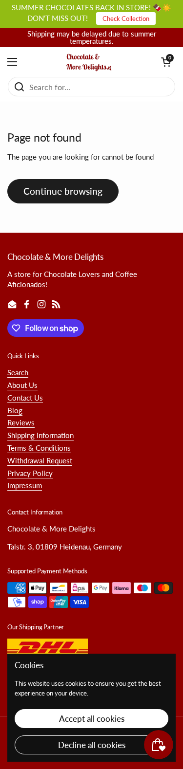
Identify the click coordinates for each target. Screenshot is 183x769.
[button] (166, 62)
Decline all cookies (91, 745)
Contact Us (25, 397)
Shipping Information (40, 435)
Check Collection (125, 18)
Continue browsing (62, 191)
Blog (14, 410)
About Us (22, 385)
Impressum (24, 485)
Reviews (21, 422)
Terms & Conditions (39, 447)
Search (17, 372)
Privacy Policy (30, 473)
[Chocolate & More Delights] (89, 62)
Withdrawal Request (39, 460)
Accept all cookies (91, 719)
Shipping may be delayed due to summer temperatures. (91, 37)
